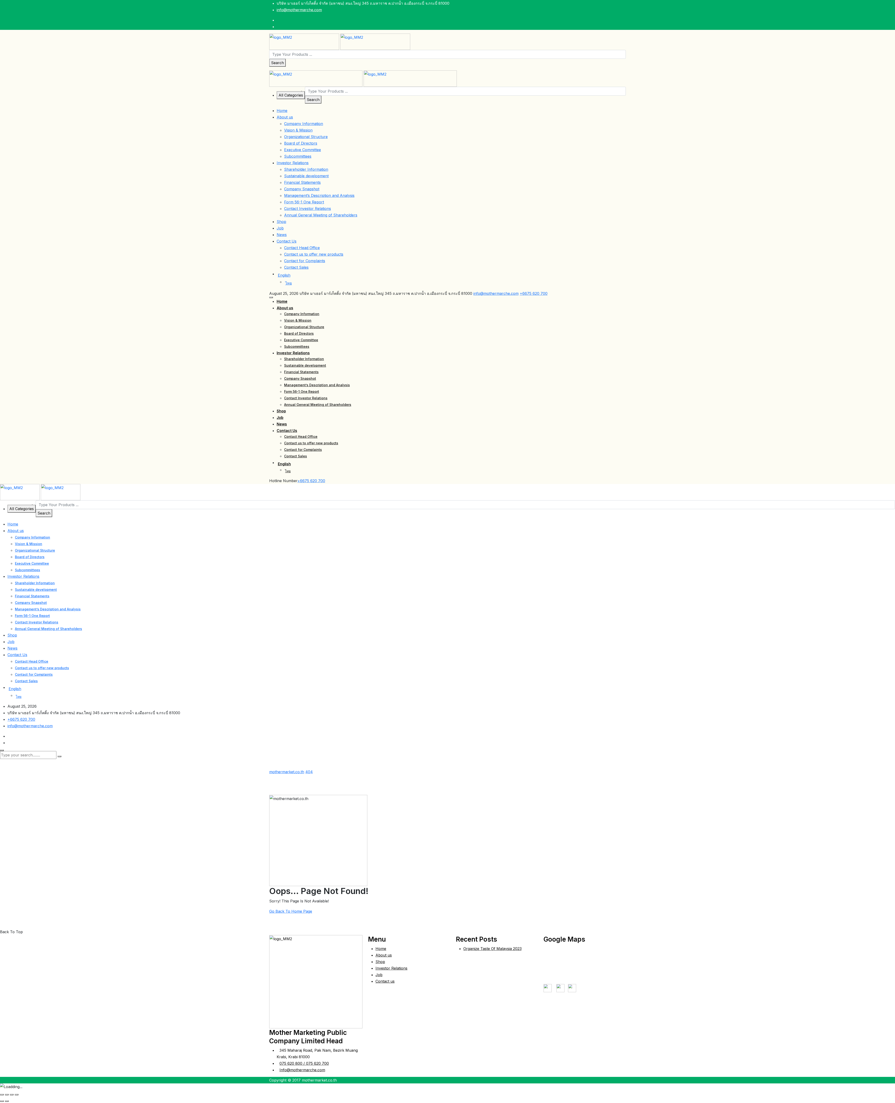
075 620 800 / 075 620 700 (304, 1063)
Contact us (385, 981)
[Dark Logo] (304, 41)
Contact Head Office (302, 247)
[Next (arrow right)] (7, 1101)
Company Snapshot (301, 189)
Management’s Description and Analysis (319, 195)
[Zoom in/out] (2, 1094)
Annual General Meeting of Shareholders (320, 215)
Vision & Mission (298, 130)
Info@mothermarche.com (302, 1070)
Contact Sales (296, 267)
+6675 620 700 (533, 293)
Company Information (303, 123)
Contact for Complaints (304, 260)
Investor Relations (293, 162)
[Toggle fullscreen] (7, 1094)
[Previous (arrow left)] (2, 1101)
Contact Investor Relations (307, 208)
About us (285, 117)
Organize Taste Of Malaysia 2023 (492, 948)
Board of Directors (300, 143)
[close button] (2, 750)
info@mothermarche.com (299, 9)
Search (277, 62)
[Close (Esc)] (16, 1094)
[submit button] (59, 756)
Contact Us (286, 241)
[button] (271, 297)
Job (280, 228)
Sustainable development (306, 176)
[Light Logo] (375, 41)
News (282, 234)
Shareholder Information (306, 169)
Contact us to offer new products (313, 254)
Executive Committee (302, 149)
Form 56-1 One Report (304, 202)
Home (282, 110)
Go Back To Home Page (290, 911)
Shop (281, 221)
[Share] (12, 1094)
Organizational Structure (306, 136)
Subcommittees (297, 156)
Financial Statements (302, 182)
